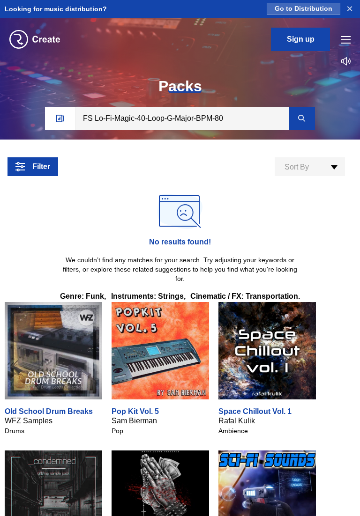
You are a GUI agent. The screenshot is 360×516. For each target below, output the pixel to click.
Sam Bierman (134, 421)
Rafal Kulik (236, 421)
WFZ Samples (28, 421)
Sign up (301, 39)
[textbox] (310, 167)
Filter (41, 166)
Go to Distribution (303, 8)
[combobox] (310, 166)
